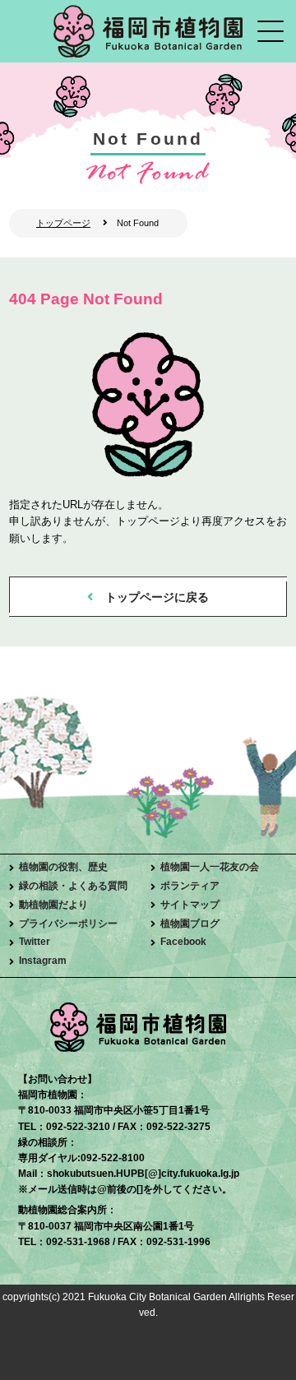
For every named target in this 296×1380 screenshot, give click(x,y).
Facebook (183, 941)
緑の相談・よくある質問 (73, 885)
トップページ (63, 223)
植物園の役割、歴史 (63, 867)
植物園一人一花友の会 (209, 867)
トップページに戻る (157, 597)
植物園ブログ (190, 923)
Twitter (34, 941)
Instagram (43, 960)
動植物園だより (53, 904)
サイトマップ (190, 904)
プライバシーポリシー (68, 923)
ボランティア (190, 885)
